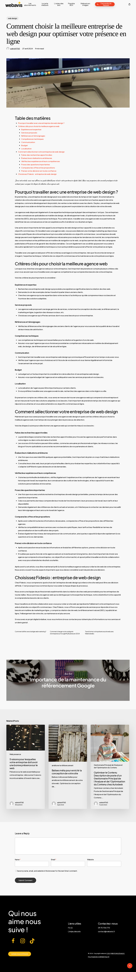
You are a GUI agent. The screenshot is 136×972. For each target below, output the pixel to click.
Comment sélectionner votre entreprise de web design (41, 152)
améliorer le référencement (62, 765)
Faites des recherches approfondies (36, 155)
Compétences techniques (32, 139)
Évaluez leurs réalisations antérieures (36, 158)
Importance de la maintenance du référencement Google (68, 680)
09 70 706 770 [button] (104, 928)
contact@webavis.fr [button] (106, 931)
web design (12, 18)
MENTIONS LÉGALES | (118, 953)
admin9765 (15, 48)
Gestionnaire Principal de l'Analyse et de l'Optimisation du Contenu (108, 766)
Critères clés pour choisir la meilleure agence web (38, 126)
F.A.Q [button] (70, 928)
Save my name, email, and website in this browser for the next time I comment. (47, 871)
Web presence (15, 754)
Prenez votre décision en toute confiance (38, 171)
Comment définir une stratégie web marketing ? (30, 631)
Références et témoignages (33, 136)
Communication (28, 142)
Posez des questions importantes (35, 164)
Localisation (26, 148)
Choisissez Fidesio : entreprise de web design (37, 174)
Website (90, 859)
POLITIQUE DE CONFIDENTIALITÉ (98, 957)
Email (53, 859)
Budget (24, 145)
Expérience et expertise (31, 129)
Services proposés (29, 132)
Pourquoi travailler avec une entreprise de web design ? (41, 123)
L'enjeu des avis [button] (74, 931)
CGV (108, 953)
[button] (19, 954)
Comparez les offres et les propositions (38, 167)
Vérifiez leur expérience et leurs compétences (40, 161)
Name (18, 859)
